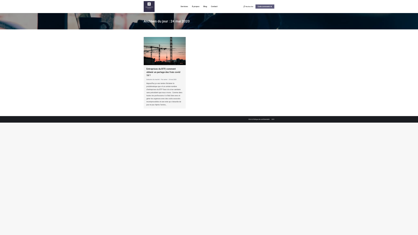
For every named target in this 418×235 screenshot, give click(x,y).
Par (164, 79)
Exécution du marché (152, 79)
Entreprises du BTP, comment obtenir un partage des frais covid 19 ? (163, 72)
